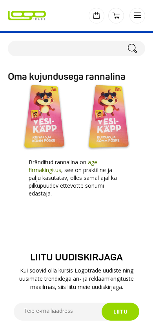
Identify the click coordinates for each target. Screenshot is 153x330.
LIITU (120, 311)
